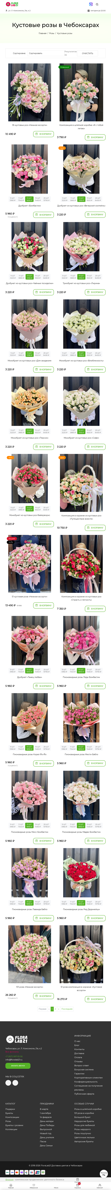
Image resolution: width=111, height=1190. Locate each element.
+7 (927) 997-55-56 (14, 1056)
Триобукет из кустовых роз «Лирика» (81, 283)
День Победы (47, 1125)
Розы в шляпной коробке (88, 1109)
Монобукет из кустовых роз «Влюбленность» (81, 360)
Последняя (66, 1009)
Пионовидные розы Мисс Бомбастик (29, 832)
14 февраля (46, 1117)
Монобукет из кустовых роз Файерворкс (29, 515)
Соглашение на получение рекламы (88, 1087)
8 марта (44, 1109)
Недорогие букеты (84, 1121)
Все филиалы (12, 1052)
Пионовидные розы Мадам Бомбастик (81, 832)
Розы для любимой (84, 1125)
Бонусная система (84, 1069)
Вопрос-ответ (81, 1065)
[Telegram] (79, 4)
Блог (76, 1045)
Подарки (10, 1109)
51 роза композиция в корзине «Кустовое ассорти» (81, 989)
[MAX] (91, 4)
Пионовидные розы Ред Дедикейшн (81, 909)
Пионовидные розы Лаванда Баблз (29, 909)
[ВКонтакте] (85, 4)
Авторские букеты (84, 1141)
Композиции (12, 1117)
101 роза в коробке (84, 1113)
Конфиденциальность (85, 1081)
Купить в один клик (30, 118)
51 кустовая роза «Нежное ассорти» (29, 596)
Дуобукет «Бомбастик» (29, 205)
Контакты (79, 1049)
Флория (9, 1179)
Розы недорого (82, 1129)
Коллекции (11, 1129)
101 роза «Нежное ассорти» (29, 987)
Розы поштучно (82, 1133)
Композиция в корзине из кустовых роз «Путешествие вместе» (81, 517)
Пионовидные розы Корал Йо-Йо (29, 754)
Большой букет (82, 1117)
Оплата (78, 1057)
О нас (77, 1041)
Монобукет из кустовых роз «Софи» (81, 438)
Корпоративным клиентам (88, 1077)
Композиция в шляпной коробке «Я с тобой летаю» (81, 127)
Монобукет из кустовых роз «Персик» (29, 438)
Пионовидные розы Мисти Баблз (81, 754)
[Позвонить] (103, 4)
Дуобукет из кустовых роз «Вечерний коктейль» (81, 205)
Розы (8, 1121)
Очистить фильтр (87, 54)
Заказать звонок (18, 1066)
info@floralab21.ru (13, 1060)
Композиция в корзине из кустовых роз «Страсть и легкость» (81, 598)
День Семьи (46, 1145)
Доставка (79, 1053)
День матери (46, 1121)
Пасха (43, 1141)
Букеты (9, 1113)
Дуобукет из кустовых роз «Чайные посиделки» (29, 283)
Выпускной (46, 1129)
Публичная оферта (84, 1094)
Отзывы (78, 1061)
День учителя (47, 1137)
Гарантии (79, 1073)
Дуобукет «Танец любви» (29, 677)
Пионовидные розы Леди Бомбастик (81, 677)
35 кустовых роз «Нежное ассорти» (29, 125)
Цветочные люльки (84, 1137)
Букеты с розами (14, 1125)
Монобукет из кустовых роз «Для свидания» (30, 360)
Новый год (45, 1133)
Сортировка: (19, 53)
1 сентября (45, 1113)
